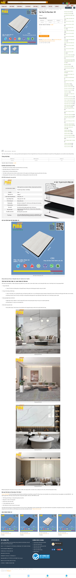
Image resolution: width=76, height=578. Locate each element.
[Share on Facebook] (40, 42)
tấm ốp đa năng (57, 39)
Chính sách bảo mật (37, 547)
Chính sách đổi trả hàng (38, 549)
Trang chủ (41, 9)
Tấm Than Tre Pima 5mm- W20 (25, 533)
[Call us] (67, 3)
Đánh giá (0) (14, 151)
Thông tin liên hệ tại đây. (36, 508)
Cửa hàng (45, 9)
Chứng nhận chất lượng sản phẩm (40, 542)
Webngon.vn (9, 570)
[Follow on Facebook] (63, 3)
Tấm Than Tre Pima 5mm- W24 (6, 533)
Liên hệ (56, 6)
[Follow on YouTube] (69, 3)
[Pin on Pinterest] (45, 42)
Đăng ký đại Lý (36, 551)
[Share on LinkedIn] (49, 42)
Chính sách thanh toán (38, 544)
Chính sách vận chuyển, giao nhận (40, 546)
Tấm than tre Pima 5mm (47, 39)
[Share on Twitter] (42, 42)
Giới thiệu (12, 6)
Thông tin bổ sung (7, 151)
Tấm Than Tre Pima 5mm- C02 (44, 533)
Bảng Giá (43, 6)
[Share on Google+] (47, 42)
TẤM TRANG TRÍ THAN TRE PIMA (53, 9)
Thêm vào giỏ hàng (44, 36)
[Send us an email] (65, 3)
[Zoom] (2, 43)
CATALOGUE (28, 6)
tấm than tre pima (51, 40)
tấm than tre (46, 40)
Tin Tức (50, 6)
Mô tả (3, 151)
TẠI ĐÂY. (51, 24)
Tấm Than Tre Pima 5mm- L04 (63, 533)
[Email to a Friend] (43, 42)
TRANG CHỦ (4, 6)
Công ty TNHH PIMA (5, 494)
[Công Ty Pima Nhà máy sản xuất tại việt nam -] (3, 2)
